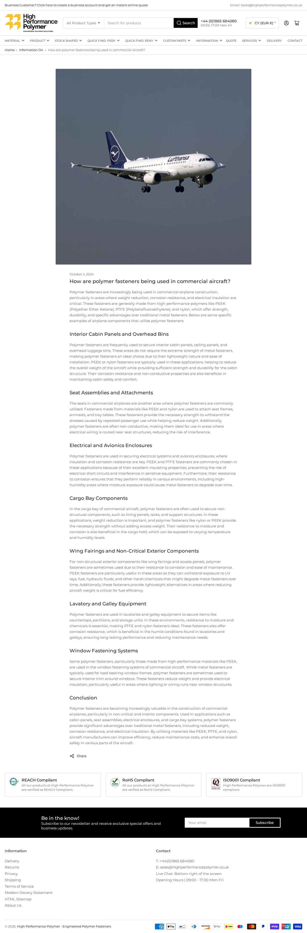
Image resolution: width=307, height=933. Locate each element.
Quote (231, 40)
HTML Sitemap (18, 899)
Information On (31, 50)
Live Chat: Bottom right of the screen (189, 873)
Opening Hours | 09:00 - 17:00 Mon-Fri (190, 880)
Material (12, 40)
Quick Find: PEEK (101, 40)
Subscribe (265, 822)
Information (207, 40)
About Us (13, 905)
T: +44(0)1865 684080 (175, 861)
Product (37, 40)
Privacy (11, 873)
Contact (295, 40)
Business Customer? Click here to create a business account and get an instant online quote (76, 5)
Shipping (13, 880)
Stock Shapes (66, 40)
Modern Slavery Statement (29, 892)
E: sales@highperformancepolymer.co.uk (192, 867)
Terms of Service (19, 886)
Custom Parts (174, 40)
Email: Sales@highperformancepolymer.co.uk (266, 5)
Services (249, 40)
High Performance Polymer (38, 926)
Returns (12, 867)
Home (10, 50)
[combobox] (151, 23)
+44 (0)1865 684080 (219, 21)
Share (81, 756)
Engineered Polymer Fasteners (87, 926)
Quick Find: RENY (139, 40)
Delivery (274, 40)
